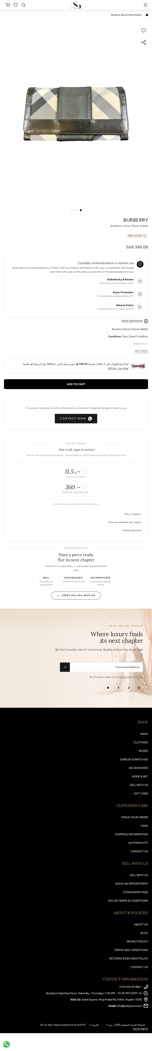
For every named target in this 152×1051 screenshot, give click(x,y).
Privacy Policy (126, 677)
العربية (95, 1024)
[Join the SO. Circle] (65, 667)
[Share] (143, 42)
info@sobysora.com (129, 1006)
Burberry (135, 220)
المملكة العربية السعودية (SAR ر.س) (126, 1024)
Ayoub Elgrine (140, 1028)
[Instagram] (139, 688)
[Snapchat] (108, 688)
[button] (7, 5)
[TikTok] (129, 688)
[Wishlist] (15, 5)
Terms (139, 677)
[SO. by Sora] (76, 5)
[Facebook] (118, 688)
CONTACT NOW (73, 418)
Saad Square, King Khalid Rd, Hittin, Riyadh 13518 (112, 999)
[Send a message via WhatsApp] (6, 1044)
